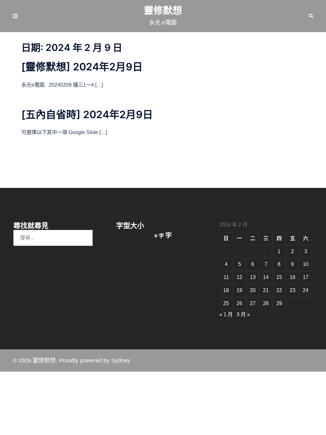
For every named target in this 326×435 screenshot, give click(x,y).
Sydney (120, 360)
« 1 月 (226, 314)
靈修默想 (163, 10)
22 (279, 290)
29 (279, 303)
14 (266, 277)
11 (226, 277)
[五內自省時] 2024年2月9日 (87, 114)
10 (305, 264)
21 (266, 290)
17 (305, 277)
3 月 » (243, 314)
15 (279, 277)
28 (266, 303)
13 (253, 277)
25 (226, 303)
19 (239, 290)
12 (239, 277)
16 (292, 277)
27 (253, 303)
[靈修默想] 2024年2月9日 (82, 67)
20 (253, 290)
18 (226, 290)
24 (305, 290)
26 (239, 303)
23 (292, 290)
